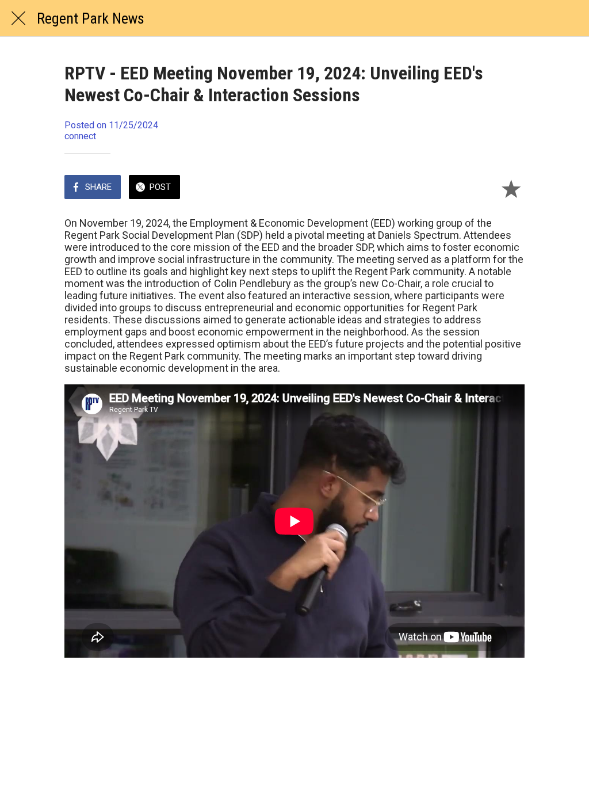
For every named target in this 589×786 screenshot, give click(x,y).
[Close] (18, 18)
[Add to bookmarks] (511, 188)
